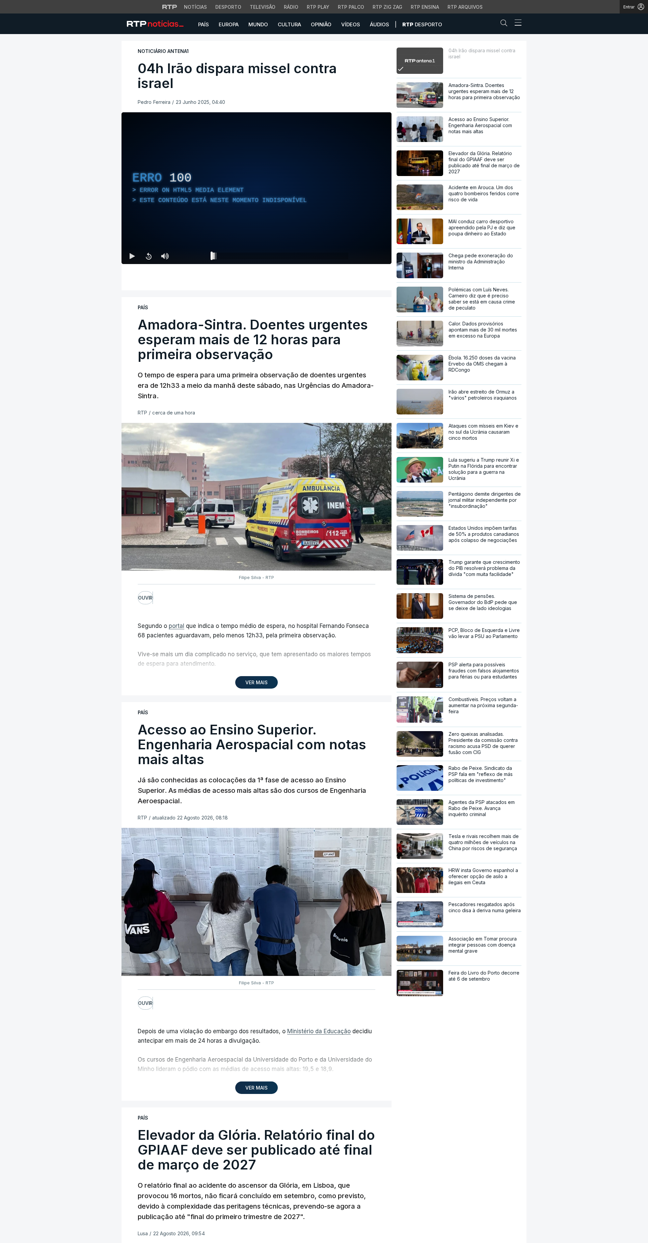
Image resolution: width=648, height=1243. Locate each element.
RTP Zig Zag (387, 7)
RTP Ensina (425, 7)
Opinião (321, 24)
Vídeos (350, 24)
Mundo (258, 24)
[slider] (281, 257)
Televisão (262, 7)
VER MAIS (256, 682)
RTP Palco (351, 7)
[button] (506, 24)
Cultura (289, 24)
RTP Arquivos (465, 7)
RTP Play (318, 7)
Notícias (195, 7)
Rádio (291, 7)
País (203, 24)
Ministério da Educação (319, 1031)
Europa (229, 24)
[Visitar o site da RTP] (169, 6)
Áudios (379, 24)
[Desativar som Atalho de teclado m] (165, 256)
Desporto (228, 7)
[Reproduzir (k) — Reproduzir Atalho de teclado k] (132, 256)
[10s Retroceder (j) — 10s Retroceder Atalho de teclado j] (148, 256)
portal (176, 626)
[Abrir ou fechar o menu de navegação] (516, 23)
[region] (257, 188)
